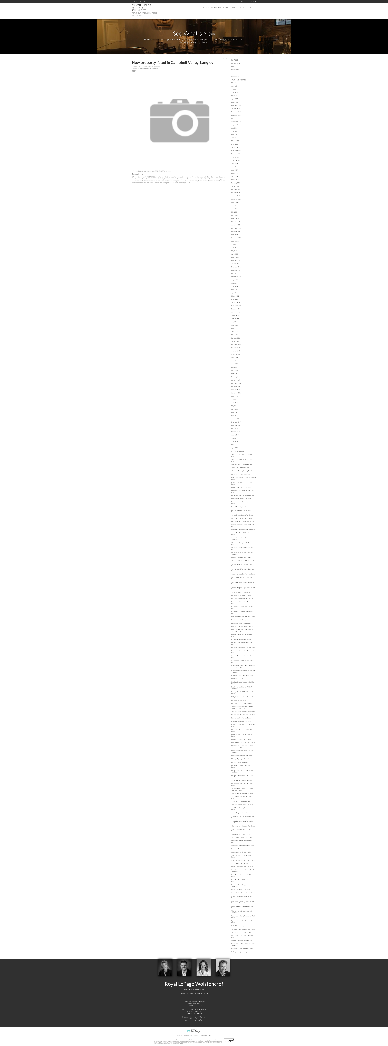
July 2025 (234, 128)
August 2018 (235, 396)
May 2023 (234, 212)
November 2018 (236, 386)
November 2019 (236, 348)
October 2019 (235, 351)
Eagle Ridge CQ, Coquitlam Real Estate (243, 616)
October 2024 (235, 157)
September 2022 (236, 238)
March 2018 (235, 412)
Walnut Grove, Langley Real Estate (241, 926)
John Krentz (139, 10)
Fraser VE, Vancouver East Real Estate (243, 647)
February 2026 (235, 105)
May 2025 (234, 134)
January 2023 (235, 225)
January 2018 (235, 419)
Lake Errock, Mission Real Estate (241, 718)
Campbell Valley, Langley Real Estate (147, 68)
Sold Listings (235, 76)
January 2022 (235, 264)
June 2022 (234, 247)
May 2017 (234, 444)
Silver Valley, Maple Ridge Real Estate (242, 866)
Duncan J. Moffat (141, 5)
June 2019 (234, 364)
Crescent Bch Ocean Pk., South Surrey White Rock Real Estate (243, 588)
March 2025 (235, 141)
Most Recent (235, 83)
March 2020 (235, 335)
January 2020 (235, 341)
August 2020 (235, 318)
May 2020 (234, 328)
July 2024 (234, 167)
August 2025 (235, 125)
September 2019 (236, 354)
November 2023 (236, 192)
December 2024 (236, 150)
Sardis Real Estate (236, 849)
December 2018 (236, 383)
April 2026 (234, 99)
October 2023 (235, 196)
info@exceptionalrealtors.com (197, 993)
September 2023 (236, 199)
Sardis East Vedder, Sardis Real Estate (242, 845)
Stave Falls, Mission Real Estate (240, 890)
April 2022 (234, 254)
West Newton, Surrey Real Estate (241, 932)
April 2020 (234, 331)
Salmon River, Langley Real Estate (241, 837)
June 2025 (234, 131)
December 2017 (236, 422)
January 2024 (235, 186)
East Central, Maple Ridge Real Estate (242, 620)
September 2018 (236, 393)
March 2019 (235, 373)
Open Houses (235, 73)
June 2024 (234, 170)
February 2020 (235, 338)
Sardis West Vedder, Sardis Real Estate (243, 860)
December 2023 (236, 189)
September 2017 (236, 432)
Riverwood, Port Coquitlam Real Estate (243, 826)
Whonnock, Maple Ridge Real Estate (242, 948)
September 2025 (236, 121)
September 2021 (236, 276)
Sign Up (142, 2)
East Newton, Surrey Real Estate (241, 623)
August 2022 (235, 241)
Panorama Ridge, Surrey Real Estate (242, 793)
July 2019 (234, 360)
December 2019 (236, 344)
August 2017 (235, 435)
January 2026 (235, 108)
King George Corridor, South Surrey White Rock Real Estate (242, 707)
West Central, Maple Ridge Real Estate (243, 929)
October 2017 (235, 428)
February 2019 (235, 377)
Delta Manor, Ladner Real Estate (241, 595)
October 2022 (235, 234)
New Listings (235, 69)
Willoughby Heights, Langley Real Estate (243, 952)
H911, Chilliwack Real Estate (240, 679)
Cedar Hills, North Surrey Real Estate (242, 521)
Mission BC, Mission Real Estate (241, 739)
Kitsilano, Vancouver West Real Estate (243, 711)
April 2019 (234, 370)
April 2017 (234, 448)
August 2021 (235, 280)
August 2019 (235, 357)
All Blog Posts (235, 63)
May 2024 (234, 173)
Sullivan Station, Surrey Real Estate (242, 893)
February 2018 (235, 415)
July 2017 (234, 438)
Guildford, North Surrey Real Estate (242, 675)
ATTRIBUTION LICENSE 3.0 (204, 1035)
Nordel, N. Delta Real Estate (239, 762)
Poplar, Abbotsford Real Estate (240, 801)
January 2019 (235, 380)
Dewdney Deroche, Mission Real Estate (243, 598)
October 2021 (235, 273)
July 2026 (234, 89)
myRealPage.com (194, 1031)
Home (206, 7)
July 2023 (234, 205)
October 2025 (235, 118)
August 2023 (235, 202)
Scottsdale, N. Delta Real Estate (240, 863)
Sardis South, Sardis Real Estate (241, 852)
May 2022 (234, 251)
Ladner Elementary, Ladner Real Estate (243, 715)
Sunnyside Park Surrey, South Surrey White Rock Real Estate (242, 902)
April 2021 (234, 293)
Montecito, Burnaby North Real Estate (243, 742)
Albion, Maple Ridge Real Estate (240, 467)
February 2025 (235, 144)
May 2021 (234, 289)
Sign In (134, 2)
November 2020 (236, 309)
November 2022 (236, 231)
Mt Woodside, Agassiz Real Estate (241, 755)
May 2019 (234, 367)
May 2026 (234, 96)
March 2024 (235, 180)
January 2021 (235, 302)
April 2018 (234, 409)
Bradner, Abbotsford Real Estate (241, 487)
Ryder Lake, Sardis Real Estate (240, 834)
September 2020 (236, 315)
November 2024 (236, 154)
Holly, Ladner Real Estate (238, 700)
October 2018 (235, 390)
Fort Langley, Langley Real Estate (241, 639)
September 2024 (236, 160)
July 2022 (234, 244)
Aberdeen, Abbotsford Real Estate (241, 464)
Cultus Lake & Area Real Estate (240, 592)
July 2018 (234, 399)
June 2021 (234, 286)
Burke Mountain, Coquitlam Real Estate (243, 507)
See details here (137, 174)
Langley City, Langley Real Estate (241, 721)
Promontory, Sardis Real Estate (240, 813)
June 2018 (234, 402)
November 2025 (236, 115)
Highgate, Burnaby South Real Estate (242, 697)
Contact (244, 7)
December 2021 (236, 267)
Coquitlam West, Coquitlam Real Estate (243, 574)
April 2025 (234, 138)
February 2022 (235, 260)
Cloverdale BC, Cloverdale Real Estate (243, 561)
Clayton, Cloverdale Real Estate (241, 557)
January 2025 (235, 147)
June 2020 (234, 325)
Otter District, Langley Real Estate (241, 780)
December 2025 (236, 112)
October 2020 (235, 312)
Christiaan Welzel (188, 1035)
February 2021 (235, 299)
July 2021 (234, 283)
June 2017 (234, 441)
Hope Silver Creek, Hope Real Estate (242, 703)
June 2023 (234, 209)
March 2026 (235, 102)
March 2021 (235, 296)
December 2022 (236, 228)
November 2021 (236, 270)
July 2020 (234, 322)
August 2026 (235, 86)
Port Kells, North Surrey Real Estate (242, 805)
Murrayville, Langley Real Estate (241, 759)
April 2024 (234, 176)
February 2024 (235, 183)
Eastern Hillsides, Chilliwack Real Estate (243, 626)
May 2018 (234, 406)
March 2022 (235, 257)
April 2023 (234, 215)
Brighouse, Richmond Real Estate (241, 498)
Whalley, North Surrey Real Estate (241, 940)
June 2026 (234, 92)
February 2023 (235, 222)
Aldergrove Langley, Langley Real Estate (243, 471)
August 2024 (235, 163)
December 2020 (236, 306)
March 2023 (235, 218)
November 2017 (236, 425)
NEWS (233, 66)
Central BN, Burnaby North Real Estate (243, 529)
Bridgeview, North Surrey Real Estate (242, 495)
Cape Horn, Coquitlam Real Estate (241, 518)
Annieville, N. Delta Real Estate (240, 474)
